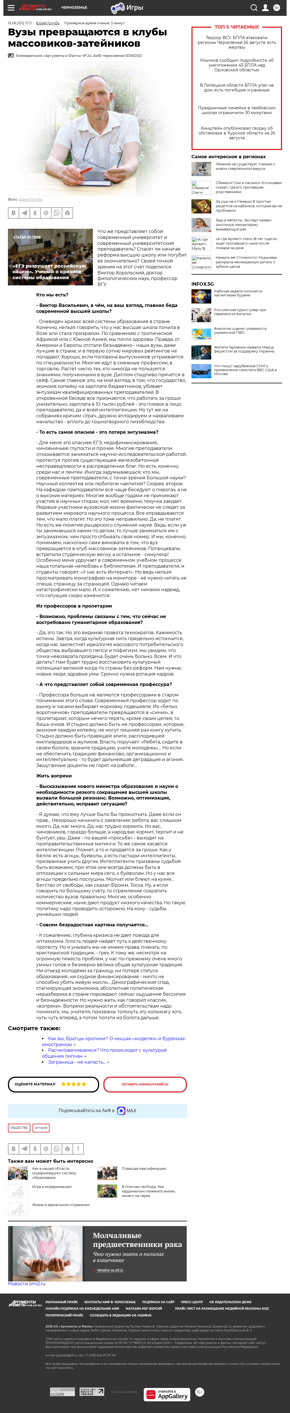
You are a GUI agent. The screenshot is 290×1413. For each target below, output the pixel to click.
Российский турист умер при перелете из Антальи (240, 312)
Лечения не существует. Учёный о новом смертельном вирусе (245, 166)
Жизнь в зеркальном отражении (60, 1205)
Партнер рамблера (123, 1391)
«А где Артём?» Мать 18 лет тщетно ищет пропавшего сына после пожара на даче (246, 243)
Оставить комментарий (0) (145, 1084)
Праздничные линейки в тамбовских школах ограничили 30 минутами (237, 110)
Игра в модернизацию (52, 1187)
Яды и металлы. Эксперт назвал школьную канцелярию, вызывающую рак (244, 224)
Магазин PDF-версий (144, 1309)
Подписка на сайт (158, 1302)
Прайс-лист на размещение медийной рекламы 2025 (222, 1309)
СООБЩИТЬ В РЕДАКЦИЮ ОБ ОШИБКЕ (121, 1315)
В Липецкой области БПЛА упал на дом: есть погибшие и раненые (237, 88)
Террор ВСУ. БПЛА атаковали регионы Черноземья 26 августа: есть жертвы (237, 42)
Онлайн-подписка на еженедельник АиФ (82, 1309)
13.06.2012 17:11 (19, 23)
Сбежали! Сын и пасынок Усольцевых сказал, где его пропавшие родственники (249, 187)
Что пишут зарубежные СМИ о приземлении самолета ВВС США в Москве (245, 370)
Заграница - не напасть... (77, 1062)
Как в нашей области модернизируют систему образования (54, 1173)
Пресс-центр (192, 1302)
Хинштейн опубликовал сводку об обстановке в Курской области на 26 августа (237, 133)
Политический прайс (64, 1315)
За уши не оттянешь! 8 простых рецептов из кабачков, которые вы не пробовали (249, 206)
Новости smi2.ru (27, 1283)
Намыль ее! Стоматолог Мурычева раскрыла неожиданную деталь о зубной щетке (246, 262)
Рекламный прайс (62, 1302)
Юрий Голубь (30, 199)
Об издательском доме (230, 1302)
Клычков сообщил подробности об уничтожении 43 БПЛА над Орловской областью (237, 65)
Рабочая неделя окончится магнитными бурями (238, 293)
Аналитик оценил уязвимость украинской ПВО (240, 331)
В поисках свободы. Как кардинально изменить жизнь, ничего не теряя (149, 1191)
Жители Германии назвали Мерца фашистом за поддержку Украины (244, 349)
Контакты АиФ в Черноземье (110, 1302)
